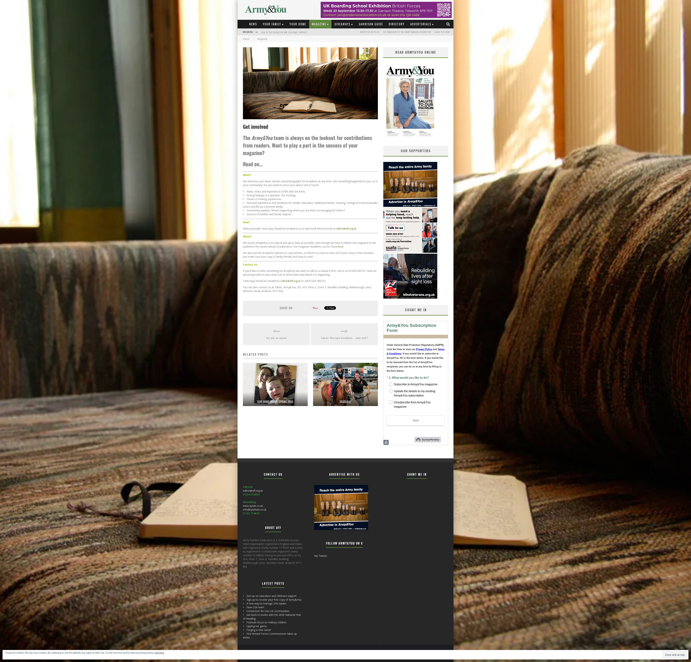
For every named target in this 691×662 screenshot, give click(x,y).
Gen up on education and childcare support (284, 34)
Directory (397, 24)
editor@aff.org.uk (346, 228)
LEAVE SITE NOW (442, 32)
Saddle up (346, 402)
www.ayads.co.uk (253, 505)
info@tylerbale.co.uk (254, 509)
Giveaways (342, 24)
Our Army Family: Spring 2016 (275, 402)
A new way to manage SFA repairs (266, 603)
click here (159, 652)
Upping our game (257, 626)
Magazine (319, 24)
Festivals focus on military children (266, 622)
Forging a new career (259, 630)
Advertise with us (369, 32)
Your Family (272, 24)
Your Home (298, 24)
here (340, 246)
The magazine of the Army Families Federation (407, 32)
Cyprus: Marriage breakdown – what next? (344, 338)
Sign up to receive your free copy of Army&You (274, 599)
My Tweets (320, 555)
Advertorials (420, 24)
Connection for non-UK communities (268, 611)
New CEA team (255, 607)
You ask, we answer (276, 338)
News (253, 24)
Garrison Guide (371, 24)
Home (246, 38)
